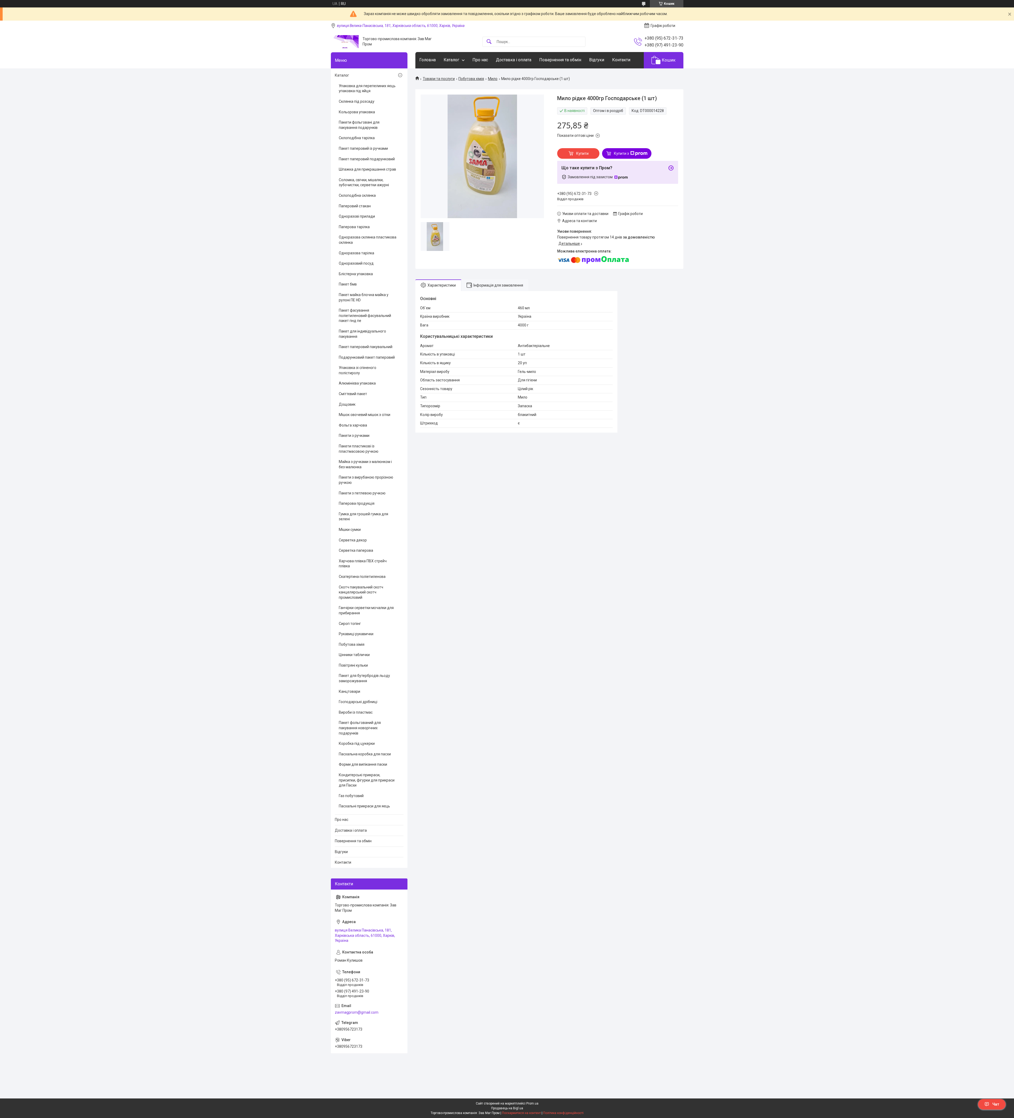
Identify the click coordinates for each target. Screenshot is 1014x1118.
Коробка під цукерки (357, 743)
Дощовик (347, 404)
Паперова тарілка (354, 227)
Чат (995, 1104)
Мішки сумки (350, 529)
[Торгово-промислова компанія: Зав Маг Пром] (345, 41)
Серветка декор (353, 540)
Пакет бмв (348, 284)
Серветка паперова (356, 550)
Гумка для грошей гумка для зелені (363, 516)
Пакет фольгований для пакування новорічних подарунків (360, 728)
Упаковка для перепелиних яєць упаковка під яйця (367, 88)
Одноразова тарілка (356, 253)
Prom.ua (532, 1103)
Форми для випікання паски (363, 764)
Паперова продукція (356, 503)
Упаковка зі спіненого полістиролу (357, 370)
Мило (492, 79)
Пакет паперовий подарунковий (367, 159)
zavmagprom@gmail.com (356, 1012)
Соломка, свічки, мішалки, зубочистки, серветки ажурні (364, 182)
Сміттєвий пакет (353, 394)
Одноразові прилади (357, 216)
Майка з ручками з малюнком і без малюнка (365, 464)
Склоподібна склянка (357, 195)
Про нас (480, 59)
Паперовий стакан (355, 206)
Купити (582, 153)
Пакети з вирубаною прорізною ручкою (366, 480)
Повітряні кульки (353, 665)
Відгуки (596, 59)
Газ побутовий (351, 796)
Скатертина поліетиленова (362, 576)
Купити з (621, 153)
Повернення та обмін (560, 59)
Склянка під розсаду (356, 101)
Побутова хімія (471, 79)
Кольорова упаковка (357, 112)
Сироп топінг (350, 623)
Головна (427, 59)
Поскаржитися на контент (521, 1113)
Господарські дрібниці (358, 702)
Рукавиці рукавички (356, 634)
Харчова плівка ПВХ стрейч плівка (363, 563)
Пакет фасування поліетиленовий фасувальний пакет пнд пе (365, 315)
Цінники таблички (354, 655)
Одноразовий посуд (356, 263)
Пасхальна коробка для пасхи (365, 754)
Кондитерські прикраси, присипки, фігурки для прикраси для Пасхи (367, 780)
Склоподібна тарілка (357, 138)
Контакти (621, 59)
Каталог (451, 59)
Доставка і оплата (513, 59)
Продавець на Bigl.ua (507, 1108)
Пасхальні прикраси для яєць (364, 806)
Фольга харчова (353, 425)
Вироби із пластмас (356, 712)
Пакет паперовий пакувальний (365, 347)
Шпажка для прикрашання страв (367, 169)
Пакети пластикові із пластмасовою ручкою (358, 448)
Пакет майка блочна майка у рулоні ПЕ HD (363, 297)
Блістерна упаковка (356, 274)
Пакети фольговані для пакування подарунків (359, 125)
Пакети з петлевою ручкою (362, 493)
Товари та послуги (439, 79)
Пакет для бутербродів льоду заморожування (364, 678)
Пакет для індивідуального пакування (362, 334)
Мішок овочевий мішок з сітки (364, 415)
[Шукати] (489, 42)
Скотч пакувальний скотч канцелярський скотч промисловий (361, 592)
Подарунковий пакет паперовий (367, 357)
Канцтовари (349, 691)
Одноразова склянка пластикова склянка (367, 240)
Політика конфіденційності (563, 1113)
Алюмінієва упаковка (357, 383)
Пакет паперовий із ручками (363, 148)
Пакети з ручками (354, 435)
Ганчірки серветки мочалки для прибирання (366, 610)
